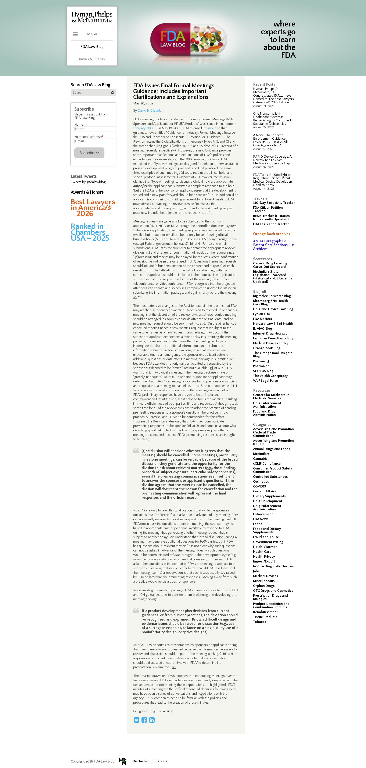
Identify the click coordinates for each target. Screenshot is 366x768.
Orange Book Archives (271, 234)
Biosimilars (261, 454)
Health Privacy (264, 556)
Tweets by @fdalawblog (88, 182)
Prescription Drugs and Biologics (270, 597)
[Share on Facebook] (144, 720)
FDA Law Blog (92, 47)
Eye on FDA (261, 314)
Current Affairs (264, 491)
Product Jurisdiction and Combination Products (271, 605)
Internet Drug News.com (271, 333)
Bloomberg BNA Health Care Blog (270, 302)
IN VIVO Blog (262, 329)
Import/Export (264, 561)
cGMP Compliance (267, 463)
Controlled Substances (270, 477)
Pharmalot (261, 366)
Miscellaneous (263, 581)
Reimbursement (265, 612)
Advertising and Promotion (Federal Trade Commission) (273, 432)
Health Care (262, 552)
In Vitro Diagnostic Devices (273, 566)
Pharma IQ (261, 361)
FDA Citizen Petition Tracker (268, 209)
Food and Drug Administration (264, 413)
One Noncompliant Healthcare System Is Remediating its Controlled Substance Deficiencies (272, 119)
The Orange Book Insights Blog (272, 354)
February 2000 (143, 128)
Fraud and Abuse (266, 537)
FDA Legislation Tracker (271, 224)
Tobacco (259, 622)
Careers (161, 761)
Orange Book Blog (266, 348)
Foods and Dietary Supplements (267, 530)
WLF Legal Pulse (265, 381)
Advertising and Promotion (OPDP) (273, 442)
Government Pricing (268, 542)
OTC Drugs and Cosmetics (273, 591)
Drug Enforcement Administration (267, 404)
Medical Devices (265, 576)
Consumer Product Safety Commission (272, 470)
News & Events (92, 59)
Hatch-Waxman (265, 547)
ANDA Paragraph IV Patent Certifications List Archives (274, 245)
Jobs (256, 571)
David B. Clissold (150, 110)
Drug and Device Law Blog (273, 309)
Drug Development (267, 501)
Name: (79, 124)
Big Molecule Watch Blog (272, 296)
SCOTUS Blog (263, 371)
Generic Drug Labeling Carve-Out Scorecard (270, 265)
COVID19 (259, 486)
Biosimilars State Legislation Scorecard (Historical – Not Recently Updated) (272, 277)
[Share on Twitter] (136, 720)
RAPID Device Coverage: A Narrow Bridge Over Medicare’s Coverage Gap (272, 160)
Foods (257, 524)
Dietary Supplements (269, 496)
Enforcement (263, 514)
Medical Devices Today (270, 343)
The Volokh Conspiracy (270, 376)
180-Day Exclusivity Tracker (274, 203)
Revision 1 (209, 128)
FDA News (260, 519)
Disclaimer (141, 761)
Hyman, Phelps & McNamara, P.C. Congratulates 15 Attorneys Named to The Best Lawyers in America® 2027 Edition (273, 95)
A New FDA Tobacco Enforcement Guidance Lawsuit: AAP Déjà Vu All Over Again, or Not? (270, 140)
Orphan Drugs (263, 586)
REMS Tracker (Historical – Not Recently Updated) (273, 217)
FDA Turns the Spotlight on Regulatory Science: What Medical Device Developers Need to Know (273, 180)
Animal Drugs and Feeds (271, 449)
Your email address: (88, 137)
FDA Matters (262, 319)
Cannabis (260, 459)
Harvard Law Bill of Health (273, 324)
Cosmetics (261, 481)
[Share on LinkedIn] (152, 720)
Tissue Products (265, 617)
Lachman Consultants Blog (273, 338)
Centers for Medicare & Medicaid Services (271, 396)
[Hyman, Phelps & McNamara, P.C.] (92, 22)
